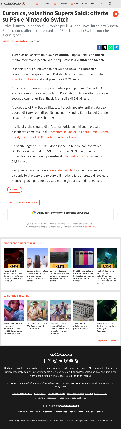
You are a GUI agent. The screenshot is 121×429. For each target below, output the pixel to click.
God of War (68, 137)
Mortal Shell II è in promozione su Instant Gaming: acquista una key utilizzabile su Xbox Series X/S (14, 275)
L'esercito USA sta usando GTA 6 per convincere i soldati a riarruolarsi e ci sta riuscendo (59, 328)
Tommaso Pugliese (20, 41)
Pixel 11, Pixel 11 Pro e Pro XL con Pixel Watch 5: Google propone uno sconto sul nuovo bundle (83, 275)
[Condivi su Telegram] (116, 47)
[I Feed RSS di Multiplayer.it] (76, 361)
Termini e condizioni (56, 393)
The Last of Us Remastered (39, 137)
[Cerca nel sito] (110, 3)
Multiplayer (23, 411)
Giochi (102, 4)
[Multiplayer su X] (50, 361)
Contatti (89, 393)
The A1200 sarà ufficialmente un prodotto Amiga (80, 326)
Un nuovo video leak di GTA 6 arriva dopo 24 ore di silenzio (37, 326)
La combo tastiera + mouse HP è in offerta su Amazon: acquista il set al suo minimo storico (60, 275)
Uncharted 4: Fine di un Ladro (68, 132)
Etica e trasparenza (75, 393)
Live (93, 4)
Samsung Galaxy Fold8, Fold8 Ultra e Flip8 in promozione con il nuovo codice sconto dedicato (37, 275)
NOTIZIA (5, 41)
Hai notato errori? (28, 202)
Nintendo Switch (60, 170)
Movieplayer (35, 411)
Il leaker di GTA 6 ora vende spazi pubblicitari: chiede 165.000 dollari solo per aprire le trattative (14, 328)
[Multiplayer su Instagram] (55, 361)
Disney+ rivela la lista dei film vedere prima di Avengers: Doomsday (106, 327)
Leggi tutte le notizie (106, 341)
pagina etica (90, 226)
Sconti (14, 189)
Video (84, 4)
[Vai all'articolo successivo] (3, 214)
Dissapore (47, 411)
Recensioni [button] (62, 4)
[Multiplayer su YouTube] (71, 361)
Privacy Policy (40, 393)
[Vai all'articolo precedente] (117, 214)
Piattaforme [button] (44, 4)
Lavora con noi (100, 393)
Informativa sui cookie (22, 393)
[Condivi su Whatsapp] (110, 47)
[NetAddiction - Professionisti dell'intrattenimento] (67, 406)
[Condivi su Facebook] (99, 47)
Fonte (11, 202)
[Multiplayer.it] (13, 3)
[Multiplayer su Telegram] (60, 361)
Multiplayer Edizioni (94, 411)
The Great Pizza (75, 411)
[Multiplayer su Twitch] (66, 361)
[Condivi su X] (104, 47)
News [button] (76, 4)
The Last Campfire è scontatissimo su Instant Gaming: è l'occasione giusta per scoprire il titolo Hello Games (106, 277)
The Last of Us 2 (74, 156)
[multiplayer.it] (60, 354)
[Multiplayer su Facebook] (44, 361)
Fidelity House (60, 411)
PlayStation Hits (22, 79)
